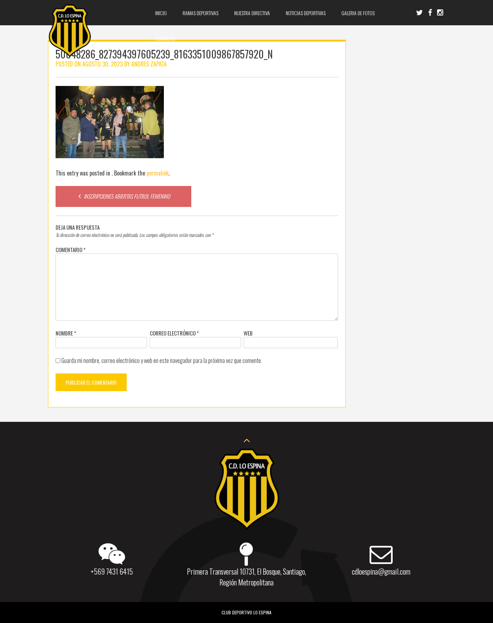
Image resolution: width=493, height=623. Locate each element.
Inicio (161, 13)
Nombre (66, 333)
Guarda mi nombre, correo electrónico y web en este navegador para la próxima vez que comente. (161, 360)
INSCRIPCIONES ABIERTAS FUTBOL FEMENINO (126, 196)
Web (248, 333)
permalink (158, 173)
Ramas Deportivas (200, 13)
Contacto (165, 38)
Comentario (71, 250)
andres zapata (149, 64)
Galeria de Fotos (358, 13)
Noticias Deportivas (306, 13)
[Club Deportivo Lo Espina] (69, 56)
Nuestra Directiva (252, 13)
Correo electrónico (174, 333)
